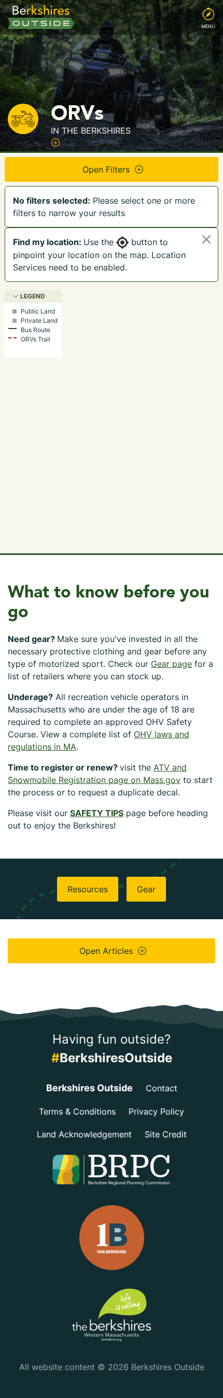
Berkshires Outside (89, 1087)
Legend (32, 296)
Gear (146, 889)
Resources (87, 889)
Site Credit (166, 1134)
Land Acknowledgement (84, 1134)
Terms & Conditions (77, 1111)
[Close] (206, 239)
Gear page (171, 664)
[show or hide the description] (55, 142)
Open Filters (107, 169)
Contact (161, 1088)
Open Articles (107, 951)
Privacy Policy (156, 1111)
